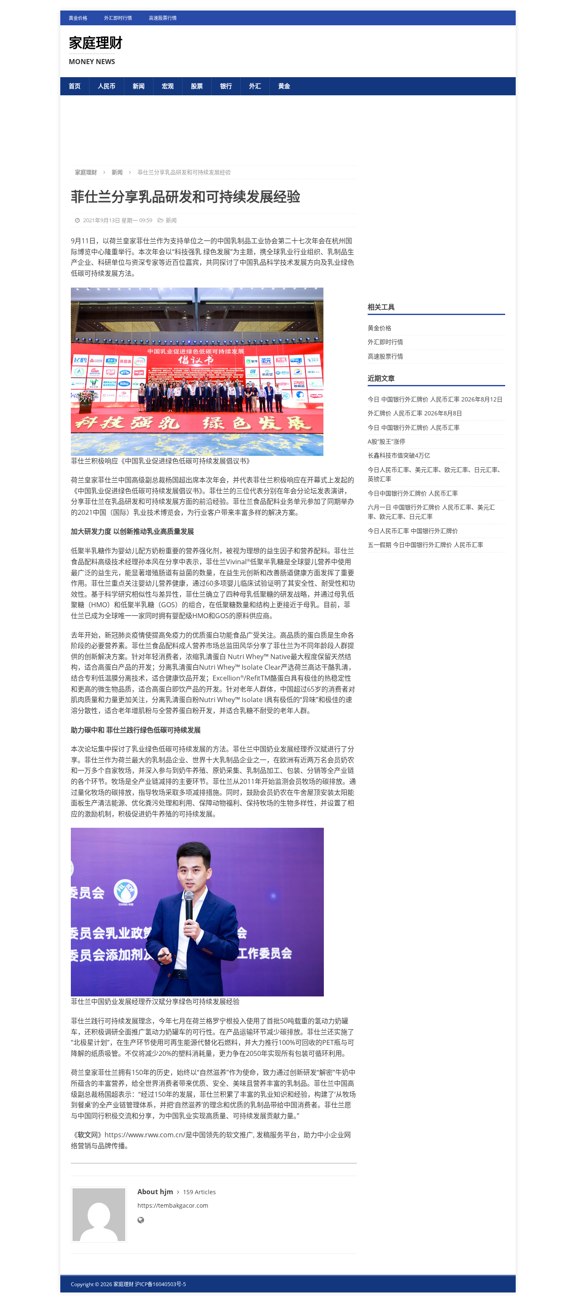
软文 (84, 1134)
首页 (75, 86)
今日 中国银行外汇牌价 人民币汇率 (414, 427)
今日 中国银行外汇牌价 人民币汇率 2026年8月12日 (435, 399)
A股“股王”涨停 (386, 441)
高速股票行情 (163, 18)
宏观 (168, 86)
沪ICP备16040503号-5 (160, 1284)
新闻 (139, 86)
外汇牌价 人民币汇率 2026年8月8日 (415, 413)
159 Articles (199, 1192)
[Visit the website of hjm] (140, 1220)
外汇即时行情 (118, 18)
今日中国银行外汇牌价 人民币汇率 (413, 493)
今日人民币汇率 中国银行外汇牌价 (413, 531)
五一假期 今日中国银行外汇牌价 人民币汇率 (425, 545)
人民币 (107, 86)
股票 (197, 86)
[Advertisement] (288, 124)
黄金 (284, 86)
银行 (226, 86)
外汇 (255, 86)
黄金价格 (78, 18)
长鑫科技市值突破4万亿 (399, 455)
